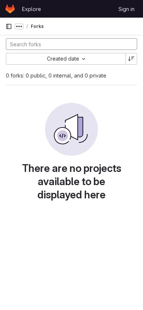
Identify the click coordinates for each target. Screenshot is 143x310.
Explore (31, 9)
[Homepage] (10, 9)
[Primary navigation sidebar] (9, 26)
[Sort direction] (131, 59)
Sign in (126, 9)
